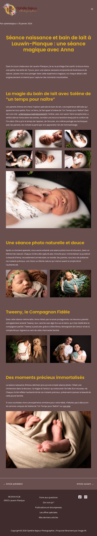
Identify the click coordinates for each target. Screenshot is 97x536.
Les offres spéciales (48, 512)
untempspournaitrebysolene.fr (33, 114)
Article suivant (85, 484)
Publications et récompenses (48, 507)
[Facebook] (80, 497)
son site (66, 406)
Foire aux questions (48, 497)
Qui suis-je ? (48, 502)
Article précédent (13, 484)
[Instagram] (85, 497)
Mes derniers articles (48, 517)
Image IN (82, 530)
